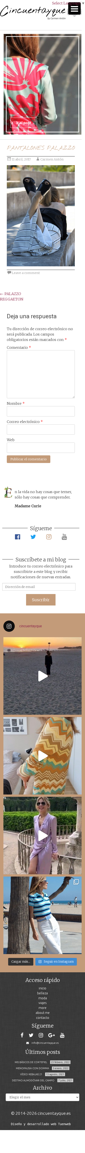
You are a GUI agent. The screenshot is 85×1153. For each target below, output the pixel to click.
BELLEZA (42, 993)
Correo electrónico (25, 421)
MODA (42, 998)
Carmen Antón (51, 159)
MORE (42, 1008)
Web (11, 440)
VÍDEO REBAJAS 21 (31, 1074)
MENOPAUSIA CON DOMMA (32, 1068)
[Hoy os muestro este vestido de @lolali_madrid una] (42, 835)
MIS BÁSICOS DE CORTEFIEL (31, 1062)
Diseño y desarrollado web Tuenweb (41, 1124)
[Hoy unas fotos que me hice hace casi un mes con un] (42, 915)
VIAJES (43, 1003)
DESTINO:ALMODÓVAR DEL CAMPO (33, 1080)
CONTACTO (42, 1017)
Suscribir (41, 599)
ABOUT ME (43, 1013)
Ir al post (23, 122)
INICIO (42, 988)
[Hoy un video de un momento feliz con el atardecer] (42, 676)
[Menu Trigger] (74, 8)
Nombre (16, 403)
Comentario (19, 347)
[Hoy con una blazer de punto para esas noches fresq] (42, 756)
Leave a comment (26, 273)
